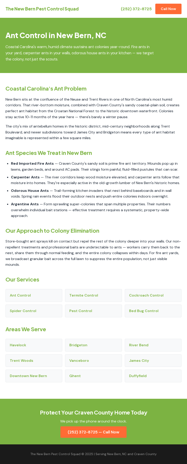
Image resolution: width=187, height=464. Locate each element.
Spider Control (23, 310)
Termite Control (83, 295)
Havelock (18, 345)
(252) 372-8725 (136, 8)
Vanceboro (79, 360)
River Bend (138, 345)
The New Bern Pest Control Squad (42, 8)
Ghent (75, 375)
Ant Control (20, 295)
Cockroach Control (146, 295)
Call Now (168, 8)
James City (139, 360)
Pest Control (80, 310)
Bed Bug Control (143, 310)
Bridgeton (78, 345)
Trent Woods (21, 360)
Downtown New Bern (28, 375)
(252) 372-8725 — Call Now (93, 432)
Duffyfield (138, 375)
